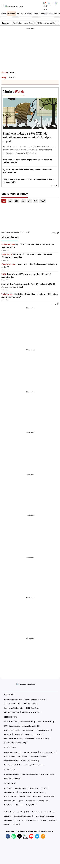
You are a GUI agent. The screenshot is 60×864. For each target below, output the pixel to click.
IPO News (43, 788)
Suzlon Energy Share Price (13, 700)
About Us (20, 812)
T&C (27, 812)
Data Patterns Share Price (13, 739)
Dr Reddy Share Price (11, 712)
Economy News (43, 801)
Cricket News (38, 792)
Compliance (8, 820)
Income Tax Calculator (12, 752)
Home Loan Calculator (29, 761)
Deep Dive (7, 734)
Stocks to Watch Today (27, 722)
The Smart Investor (48, 13)
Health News (30, 801)
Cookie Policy (49, 812)
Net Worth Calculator (47, 752)
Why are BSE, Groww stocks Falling (37, 739)
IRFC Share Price (30, 704)
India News (8, 805)
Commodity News (10, 792)
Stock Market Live (10, 722)
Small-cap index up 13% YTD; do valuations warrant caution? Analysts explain (27, 137)
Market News (33, 788)
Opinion (20, 801)
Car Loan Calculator (11, 761)
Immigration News (25, 792)
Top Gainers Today (43, 730)
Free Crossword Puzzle (12, 779)
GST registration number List (44, 816)
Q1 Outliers (18, 734)
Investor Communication (22, 816)
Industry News (49, 796)
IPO (18, 13)
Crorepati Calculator (30, 752)
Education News (9, 801)
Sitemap (43, 820)
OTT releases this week (12, 726)
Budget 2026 (30, 805)
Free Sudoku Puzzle (47, 774)
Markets (11, 13)
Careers (6, 824)
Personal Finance (10, 796)
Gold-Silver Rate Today (46, 722)
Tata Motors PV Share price (13, 708)
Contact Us (19, 820)
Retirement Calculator (38, 756)
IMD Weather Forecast (12, 730)
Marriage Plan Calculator (34, 765)
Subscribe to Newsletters (30, 774)
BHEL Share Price (32, 708)
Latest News (8, 788)
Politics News (19, 805)
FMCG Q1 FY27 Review (33, 734)
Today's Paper (9, 812)
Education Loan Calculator (13, 765)
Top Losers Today (28, 730)
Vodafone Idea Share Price (31, 712)
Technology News (24, 796)
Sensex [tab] (11, 77)
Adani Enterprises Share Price (35, 700)
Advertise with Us (31, 820)
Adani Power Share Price (12, 704)
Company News (20, 788)
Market (13, 91)
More (53, 185)
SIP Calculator (23, 756)
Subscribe (52, 820)
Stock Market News (29, 13)
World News (37, 796)
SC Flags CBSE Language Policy (15, 743)
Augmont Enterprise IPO (30, 726)
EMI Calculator (9, 756)
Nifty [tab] (3, 77)
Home (3, 13)
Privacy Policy (37, 812)
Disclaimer (7, 816)
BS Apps (15, 824)
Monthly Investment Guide (23, 23)
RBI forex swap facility (46, 23)
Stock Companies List (11, 774)
